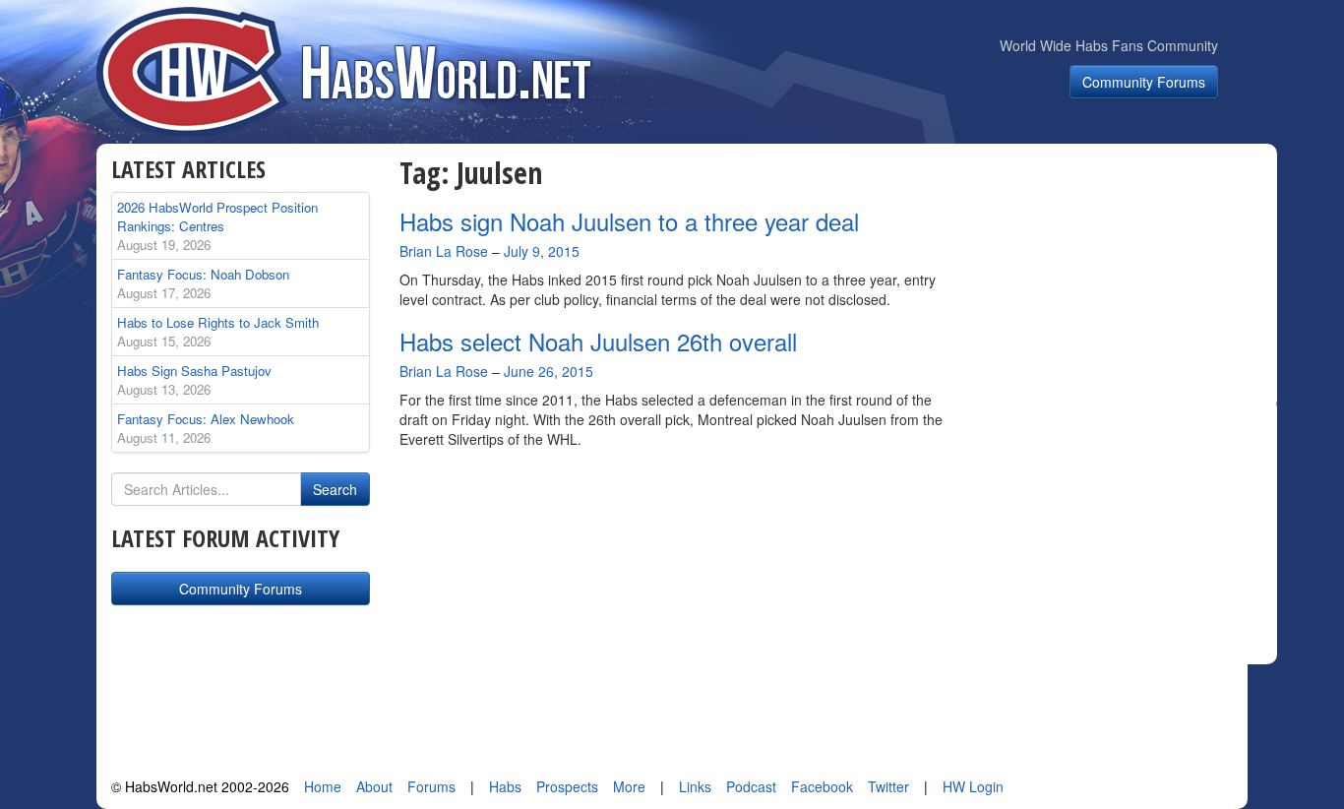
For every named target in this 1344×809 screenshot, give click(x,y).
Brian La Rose (443, 251)
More (629, 786)
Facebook (822, 786)
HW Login (973, 786)
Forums (431, 786)
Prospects (567, 786)
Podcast (751, 786)
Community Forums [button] (1143, 82)
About (374, 786)
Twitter (888, 786)
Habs (505, 786)
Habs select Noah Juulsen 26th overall (598, 341)
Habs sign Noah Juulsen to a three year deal (629, 221)
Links (695, 786)
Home (322, 786)
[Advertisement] (1122, 279)
